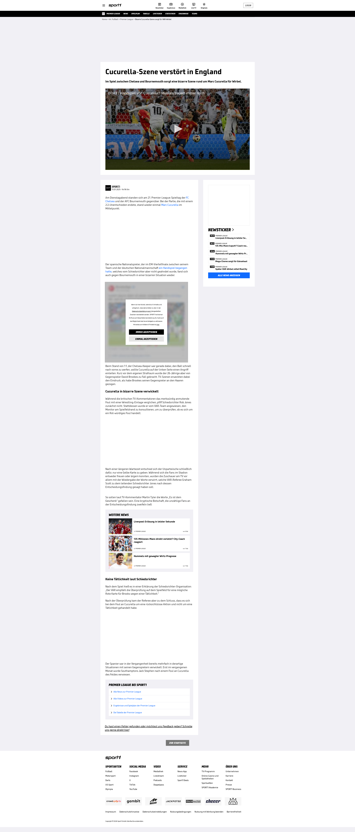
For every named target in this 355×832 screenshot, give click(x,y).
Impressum (110, 811)
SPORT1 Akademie (210, 787)
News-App (182, 771)
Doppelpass (159, 784)
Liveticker (182, 775)
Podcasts (158, 780)
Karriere (229, 775)
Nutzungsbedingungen (180, 811)
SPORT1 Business (233, 789)
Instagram (134, 775)
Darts (107, 780)
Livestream (159, 775)
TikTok (132, 784)
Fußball (108, 771)
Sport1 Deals (183, 780)
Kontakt (229, 780)
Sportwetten (207, 783)
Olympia (109, 789)
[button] (177, 129)
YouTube (133, 789)
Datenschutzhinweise (129, 811)
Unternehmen (232, 771)
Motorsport (110, 775)
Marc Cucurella (169, 204)
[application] (177, 129)
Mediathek (158, 771)
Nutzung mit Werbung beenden (209, 811)
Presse (229, 784)
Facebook (133, 771)
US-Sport (109, 784)
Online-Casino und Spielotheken (210, 777)
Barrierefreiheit (234, 811)
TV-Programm (208, 771)
